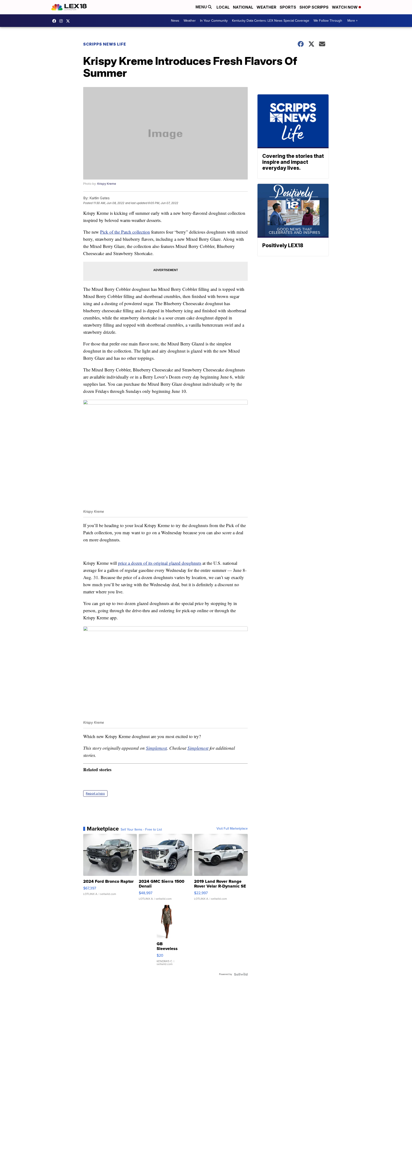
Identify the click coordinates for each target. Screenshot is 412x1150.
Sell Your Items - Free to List (141, 829)
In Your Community (214, 20)
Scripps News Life (104, 44)
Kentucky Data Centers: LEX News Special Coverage (270, 20)
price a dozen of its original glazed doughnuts (159, 563)
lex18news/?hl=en (62, 21)
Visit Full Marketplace (232, 828)
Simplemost (156, 748)
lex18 (55, 21)
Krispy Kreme (106, 183)
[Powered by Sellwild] (241, 974)
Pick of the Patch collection (125, 232)
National (243, 7)
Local (223, 7)
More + (352, 20)
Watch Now (345, 7)
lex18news (69, 21)
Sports (288, 7)
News (175, 20)
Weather (266, 7)
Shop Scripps (314, 7)
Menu (202, 7)
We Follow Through (328, 20)
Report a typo (95, 793)
